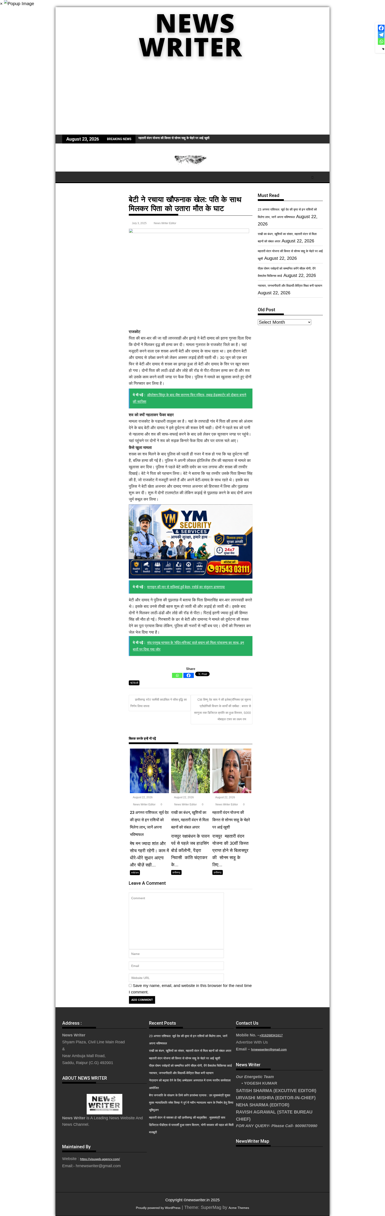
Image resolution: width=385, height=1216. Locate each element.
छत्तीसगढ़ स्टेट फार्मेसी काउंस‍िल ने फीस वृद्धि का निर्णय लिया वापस (158, 703)
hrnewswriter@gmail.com (269, 1049)
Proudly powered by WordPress (158, 1208)
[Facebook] (188, 675)
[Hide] (383, 49)
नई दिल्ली (134, 683)
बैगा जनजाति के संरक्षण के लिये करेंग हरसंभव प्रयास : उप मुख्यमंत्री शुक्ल (189, 1095)
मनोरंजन (135, 872)
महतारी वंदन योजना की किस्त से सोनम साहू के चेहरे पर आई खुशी (173, 138)
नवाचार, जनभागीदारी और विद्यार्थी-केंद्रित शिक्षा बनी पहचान (290, 285)
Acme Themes (239, 1208)
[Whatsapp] (177, 675)
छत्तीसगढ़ (176, 872)
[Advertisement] (192, 101)
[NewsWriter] (192, 64)
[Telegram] (381, 34)
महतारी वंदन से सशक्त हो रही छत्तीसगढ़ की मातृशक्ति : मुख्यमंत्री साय (187, 1117)
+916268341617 (271, 1035)
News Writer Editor (165, 223)
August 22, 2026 (142, 797)
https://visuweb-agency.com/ (100, 1159)
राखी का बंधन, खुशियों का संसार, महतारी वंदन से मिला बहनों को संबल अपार (190, 1050)
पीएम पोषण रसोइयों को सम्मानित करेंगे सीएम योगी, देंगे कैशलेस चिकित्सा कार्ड (190, 1065)
